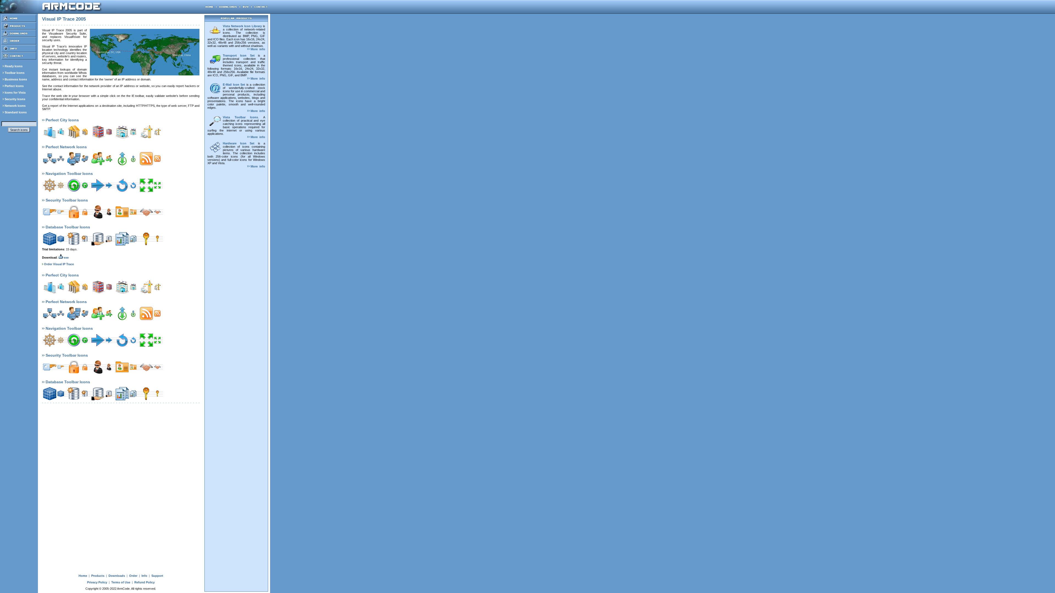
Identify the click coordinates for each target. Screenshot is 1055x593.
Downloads (117, 575)
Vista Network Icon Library (242, 26)
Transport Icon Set (239, 55)
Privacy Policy (97, 582)
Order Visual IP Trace (59, 264)
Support (157, 575)
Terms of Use (120, 582)
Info (144, 575)
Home (83, 575)
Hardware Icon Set (238, 143)
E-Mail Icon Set (234, 84)
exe (66, 257)
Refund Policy (144, 582)
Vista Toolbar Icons (240, 117)
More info (257, 49)
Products (97, 575)
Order (133, 575)
